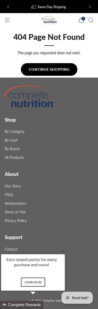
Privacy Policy (16, 220)
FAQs (9, 194)
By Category (14, 131)
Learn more (33, 282)
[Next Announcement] (90, 7)
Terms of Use (15, 212)
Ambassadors (15, 203)
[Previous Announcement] (8, 7)
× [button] (62, 250)
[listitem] (49, 7)
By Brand (12, 149)
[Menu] (7, 20)
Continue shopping (49, 69)
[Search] (90, 20)
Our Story (13, 186)
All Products (14, 157)
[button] (39, 305)
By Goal (11, 140)
